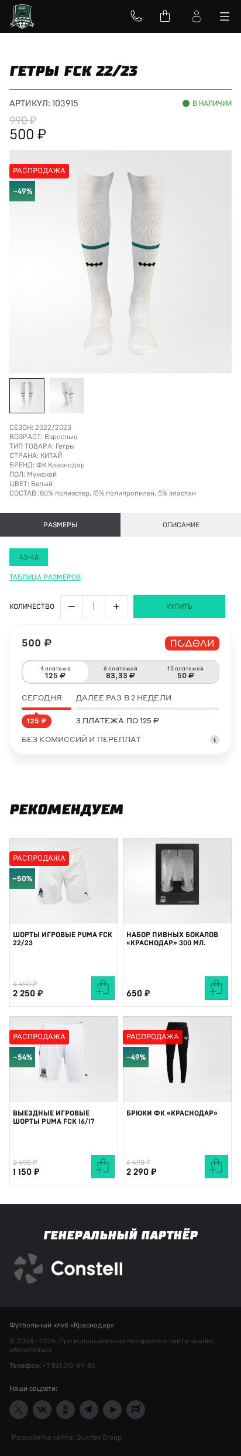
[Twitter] (18, 1409)
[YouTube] (112, 1409)
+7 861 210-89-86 (69, 1365)
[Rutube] (135, 1409)
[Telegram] (89, 1409)
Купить (179, 606)
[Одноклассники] (65, 1409)
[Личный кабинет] (197, 16)
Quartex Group (98, 1437)
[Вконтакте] (42, 1409)
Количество (31, 606)
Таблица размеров (45, 577)
